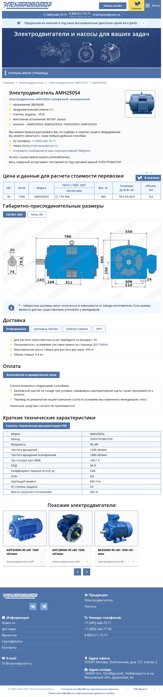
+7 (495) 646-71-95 (98, 629)
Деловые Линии (46, 329)
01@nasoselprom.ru (106, 15)
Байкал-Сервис (77, 329)
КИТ (99, 329)
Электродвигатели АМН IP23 (68, 83)
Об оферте (140, 689)
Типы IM (37, 214)
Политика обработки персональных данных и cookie (81, 693)
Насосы (90, 606)
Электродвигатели (31, 83)
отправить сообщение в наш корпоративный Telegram (51, 151)
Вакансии (9, 635)
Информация (16, 329)
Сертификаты (12, 641)
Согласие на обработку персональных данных (89, 689)
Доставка (9, 629)
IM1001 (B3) (14, 214)
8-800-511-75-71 (80, 13)
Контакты (9, 647)
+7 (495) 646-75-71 (55, 15)
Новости (8, 623)
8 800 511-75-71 (96, 635)
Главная (8, 83)
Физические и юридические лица (31, 375)
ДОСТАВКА (100, 344)
